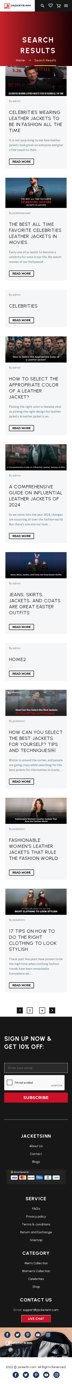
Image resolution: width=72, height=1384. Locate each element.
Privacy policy (36, 1216)
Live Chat (36, 1319)
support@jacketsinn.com (41, 1310)
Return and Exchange (36, 1232)
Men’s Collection (36, 1263)
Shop (36, 1287)
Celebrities (36, 1279)
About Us (36, 1146)
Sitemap (36, 1240)
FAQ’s (36, 1208)
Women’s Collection (36, 1271)
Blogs (36, 1162)
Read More (21, 161)
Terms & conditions (36, 1224)
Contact (36, 1154)
